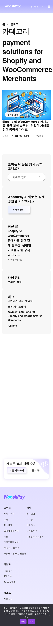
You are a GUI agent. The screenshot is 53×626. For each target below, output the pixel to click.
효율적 (29, 301)
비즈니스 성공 (15, 301)
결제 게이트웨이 (17, 306)
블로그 (14, 24)
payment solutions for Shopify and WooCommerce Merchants (25, 316)
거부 (31, 621)
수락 (23, 621)
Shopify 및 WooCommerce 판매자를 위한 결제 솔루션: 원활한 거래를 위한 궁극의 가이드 (25, 125)
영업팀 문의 (18, 209)
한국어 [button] (34, 6)
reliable (12, 325)
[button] (16, 470)
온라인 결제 (12, 114)
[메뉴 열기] (49, 6)
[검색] (40, 177)
